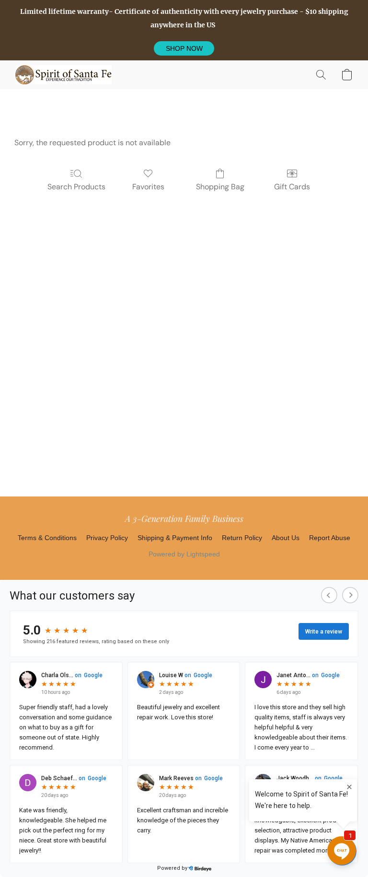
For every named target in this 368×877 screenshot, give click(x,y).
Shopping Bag (220, 187)
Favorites (148, 187)
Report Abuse (329, 538)
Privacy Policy (107, 538)
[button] (184, 48)
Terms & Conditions (47, 538)
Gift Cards (292, 187)
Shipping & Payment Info (175, 538)
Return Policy (242, 538)
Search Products (76, 187)
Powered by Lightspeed (184, 554)
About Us (285, 538)
